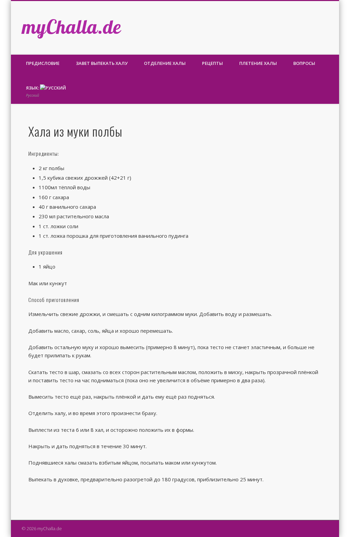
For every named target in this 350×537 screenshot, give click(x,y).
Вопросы (304, 63)
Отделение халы (165, 63)
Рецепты (212, 63)
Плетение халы (258, 63)
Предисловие (42, 63)
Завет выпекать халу (101, 63)
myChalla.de (71, 27)
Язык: (33, 91)
